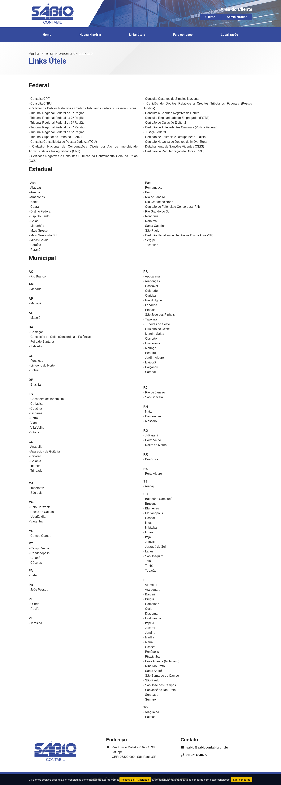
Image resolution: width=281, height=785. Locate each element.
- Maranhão (36, 225)
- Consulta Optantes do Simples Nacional (171, 98)
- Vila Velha (36, 427)
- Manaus (35, 289)
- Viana (33, 422)
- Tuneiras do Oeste (156, 324)
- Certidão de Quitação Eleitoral (164, 122)
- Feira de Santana (41, 341)
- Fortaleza (36, 360)
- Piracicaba (151, 656)
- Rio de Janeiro (154, 197)
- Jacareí (149, 627)
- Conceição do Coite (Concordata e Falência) (60, 336)
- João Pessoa (38, 589)
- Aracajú (149, 486)
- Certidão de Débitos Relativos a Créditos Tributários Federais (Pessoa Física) (82, 108)
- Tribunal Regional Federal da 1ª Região (56, 113)
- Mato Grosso (38, 230)
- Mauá (148, 642)
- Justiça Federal (154, 132)
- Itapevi (148, 623)
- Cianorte (150, 338)
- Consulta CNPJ (40, 103)
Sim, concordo (241, 779)
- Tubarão (149, 570)
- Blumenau (151, 508)
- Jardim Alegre (153, 357)
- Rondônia (150, 216)
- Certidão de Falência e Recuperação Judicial (174, 137)
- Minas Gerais (38, 240)
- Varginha (36, 521)
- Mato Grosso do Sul (43, 235)
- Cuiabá (34, 558)
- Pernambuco (152, 187)
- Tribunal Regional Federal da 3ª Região (56, 122)
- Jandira (149, 632)
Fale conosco (183, 34)
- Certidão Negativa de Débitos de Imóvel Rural (175, 141)
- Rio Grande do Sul (156, 211)
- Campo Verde (39, 548)
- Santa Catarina (154, 225)
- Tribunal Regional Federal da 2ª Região (56, 117)
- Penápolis (151, 651)
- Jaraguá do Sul (154, 546)
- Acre (33, 182)
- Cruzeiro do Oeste (156, 329)
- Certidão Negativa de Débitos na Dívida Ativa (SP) (178, 235)
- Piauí (147, 192)
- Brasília (35, 384)
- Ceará (34, 206)
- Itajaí (147, 537)
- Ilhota (148, 522)
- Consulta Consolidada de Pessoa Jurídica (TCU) (63, 141)
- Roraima (150, 221)
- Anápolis (35, 446)
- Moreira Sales (153, 333)
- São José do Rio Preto (159, 690)
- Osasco (149, 647)
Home (47, 34)
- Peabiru (149, 352)
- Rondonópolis (39, 553)
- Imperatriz (36, 488)
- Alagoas (35, 187)
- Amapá (34, 192)
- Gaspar (149, 518)
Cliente (210, 17)
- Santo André (152, 670)
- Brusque (150, 503)
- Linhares (35, 413)
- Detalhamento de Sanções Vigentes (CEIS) (173, 146)
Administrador (237, 17)
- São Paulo (151, 230)
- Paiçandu (150, 367)
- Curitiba (149, 295)
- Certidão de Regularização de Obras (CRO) (173, 151)
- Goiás (33, 221)
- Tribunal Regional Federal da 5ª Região (56, 132)
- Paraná (34, 249)
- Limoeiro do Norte (42, 365)
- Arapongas (151, 281)
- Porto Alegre (152, 473)
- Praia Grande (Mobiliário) (161, 661)
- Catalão (35, 456)
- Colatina (35, 408)
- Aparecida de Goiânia (44, 451)
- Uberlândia (37, 516)
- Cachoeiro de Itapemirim (46, 399)
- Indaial (148, 532)
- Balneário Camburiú (157, 498)
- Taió (147, 561)
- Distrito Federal (40, 211)
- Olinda (34, 604)
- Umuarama (151, 343)
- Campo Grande (40, 535)
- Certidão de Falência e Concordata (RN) (171, 206)
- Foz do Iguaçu (153, 300)
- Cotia (147, 608)
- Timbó (148, 565)
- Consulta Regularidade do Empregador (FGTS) (176, 117)
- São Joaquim (153, 556)
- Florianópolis (153, 513)
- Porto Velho (152, 440)
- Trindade (35, 470)
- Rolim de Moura (155, 445)
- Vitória (34, 432)
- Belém (34, 575)
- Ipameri (35, 465)
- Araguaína (151, 712)
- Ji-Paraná (150, 435)
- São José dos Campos (159, 685)
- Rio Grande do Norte (158, 202)
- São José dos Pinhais (159, 314)
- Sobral (34, 370)
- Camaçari (36, 332)
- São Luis (35, 492)
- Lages (148, 551)
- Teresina (35, 623)
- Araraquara (151, 589)
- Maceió (34, 317)
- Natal (147, 411)
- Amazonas (37, 197)
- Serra (33, 418)
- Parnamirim (152, 416)
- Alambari (150, 584)
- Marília (148, 637)
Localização (229, 34)
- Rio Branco (37, 276)
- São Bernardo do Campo (161, 675)
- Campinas (151, 604)
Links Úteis (137, 34)
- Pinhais (149, 309)
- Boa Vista (150, 459)
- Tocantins (150, 245)
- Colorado (150, 290)
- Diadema (150, 613)
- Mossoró (150, 421)
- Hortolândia (152, 618)
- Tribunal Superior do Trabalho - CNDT (55, 137)
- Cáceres (35, 562)
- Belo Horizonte (40, 507)
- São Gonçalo (153, 397)
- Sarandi (149, 372)
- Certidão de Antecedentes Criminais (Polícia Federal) (180, 127)
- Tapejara (150, 319)
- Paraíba (35, 245)
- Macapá (35, 303)
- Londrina (150, 305)
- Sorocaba (150, 694)
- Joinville (149, 541)
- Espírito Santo (39, 216)
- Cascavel (150, 286)
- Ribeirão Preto (154, 666)
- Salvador (36, 346)
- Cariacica (36, 403)
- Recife (34, 608)
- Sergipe (149, 240)
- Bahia (33, 202)
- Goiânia (35, 461)
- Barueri (149, 594)
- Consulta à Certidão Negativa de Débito (171, 113)
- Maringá (149, 348)
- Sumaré (149, 699)
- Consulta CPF (39, 98)
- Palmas (149, 717)
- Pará (147, 182)
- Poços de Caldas (41, 511)
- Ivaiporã (149, 362)
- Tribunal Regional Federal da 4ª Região (56, 127)
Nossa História (90, 34)
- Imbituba (150, 527)
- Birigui (148, 599)
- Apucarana (151, 276)
